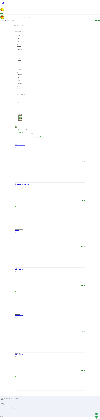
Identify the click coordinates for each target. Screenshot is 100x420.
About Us (3, 2)
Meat (17, 72)
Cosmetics (19, 69)
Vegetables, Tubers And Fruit (21, 94)
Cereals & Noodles (17, 24)
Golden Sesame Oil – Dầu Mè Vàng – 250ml (20, 145)
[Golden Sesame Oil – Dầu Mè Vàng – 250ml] (21, 147)
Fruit (18, 97)
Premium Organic (20, 100)
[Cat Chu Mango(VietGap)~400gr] (21, 252)
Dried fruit (19, 60)
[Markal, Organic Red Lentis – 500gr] (21, 337)
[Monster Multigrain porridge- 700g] (21, 376)
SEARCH (97, 20)
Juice (18, 38)
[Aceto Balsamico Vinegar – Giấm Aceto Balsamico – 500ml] (21, 186)
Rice (18, 61)
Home (18, 17)
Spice (18, 66)
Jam (18, 52)
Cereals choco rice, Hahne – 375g (19, 354)
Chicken (19, 77)
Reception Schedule (3, 404)
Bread (18, 47)
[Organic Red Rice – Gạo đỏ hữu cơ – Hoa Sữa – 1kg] (21, 206)
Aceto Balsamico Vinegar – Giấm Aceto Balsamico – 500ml (22, 184)
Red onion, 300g (17, 230)
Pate (17, 85)
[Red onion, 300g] (21, 232)
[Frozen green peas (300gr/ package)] (21, 271)
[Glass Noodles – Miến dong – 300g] (21, 317)
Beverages (18, 35)
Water (18, 41)
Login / (96, 17)
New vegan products (20, 83)
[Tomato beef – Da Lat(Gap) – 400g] (21, 291)
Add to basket (38, 136)
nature (19, 71)
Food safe (16, 268)
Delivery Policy (2, 405)
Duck (17, 55)
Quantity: (32, 133)
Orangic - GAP (20, 99)
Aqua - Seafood (20, 74)
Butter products (20, 49)
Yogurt (18, 102)
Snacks (18, 91)
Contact (3, 3)
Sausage (19, 80)
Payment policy (2, 403)
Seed (18, 63)
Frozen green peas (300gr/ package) (19, 269)
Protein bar (18, 88)
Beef (18, 75)
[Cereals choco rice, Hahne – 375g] (21, 356)
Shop (3, 1)
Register (3, 4)
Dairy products (19, 46)
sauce (18, 89)
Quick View (51, 158)
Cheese (18, 44)
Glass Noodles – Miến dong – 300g (19, 315)
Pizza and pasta (19, 86)
